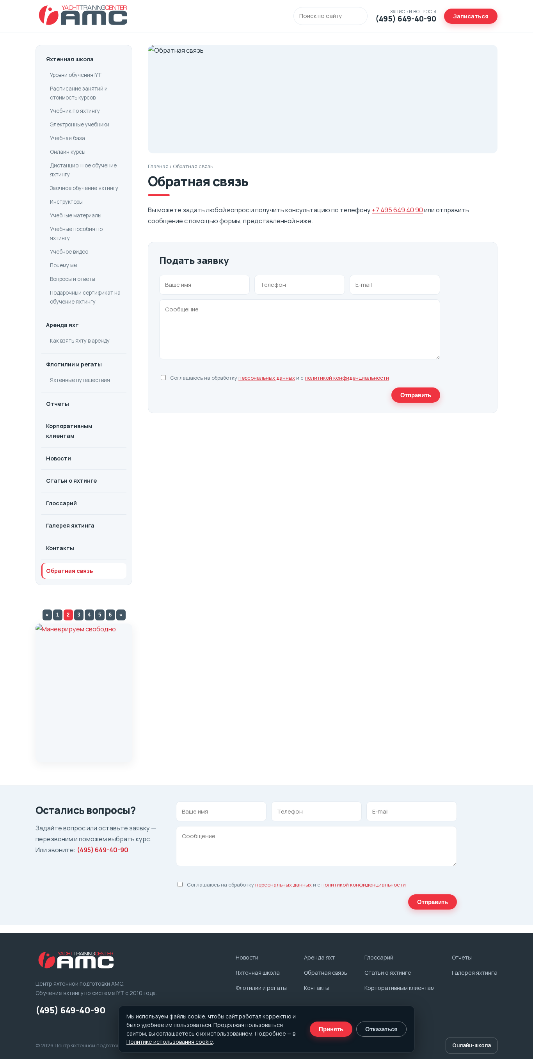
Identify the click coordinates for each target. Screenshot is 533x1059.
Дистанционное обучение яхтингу (83, 170)
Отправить (415, 395)
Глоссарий (61, 503)
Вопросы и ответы (72, 279)
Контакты (60, 548)
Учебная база (67, 138)
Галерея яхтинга (70, 525)
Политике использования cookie (169, 1041)
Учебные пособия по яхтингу (76, 234)
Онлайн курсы (67, 151)
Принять (331, 1029)
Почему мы (63, 265)
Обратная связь (69, 570)
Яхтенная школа (70, 59)
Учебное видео (69, 251)
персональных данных (266, 377)
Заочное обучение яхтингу (84, 188)
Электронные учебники (79, 124)
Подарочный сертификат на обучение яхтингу (85, 297)
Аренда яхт (62, 325)
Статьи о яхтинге (71, 480)
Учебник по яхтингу (75, 110)
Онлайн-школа (471, 1045)
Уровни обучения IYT (76, 74)
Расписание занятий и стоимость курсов (79, 93)
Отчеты (57, 403)
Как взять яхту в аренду (80, 340)
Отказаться (381, 1029)
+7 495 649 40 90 (397, 209)
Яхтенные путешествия (80, 380)
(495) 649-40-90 (102, 849)
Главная (158, 166)
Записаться (471, 16)
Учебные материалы (75, 215)
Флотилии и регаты (74, 364)
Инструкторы (66, 201)
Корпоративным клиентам (69, 430)
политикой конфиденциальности (347, 377)
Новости (58, 458)
